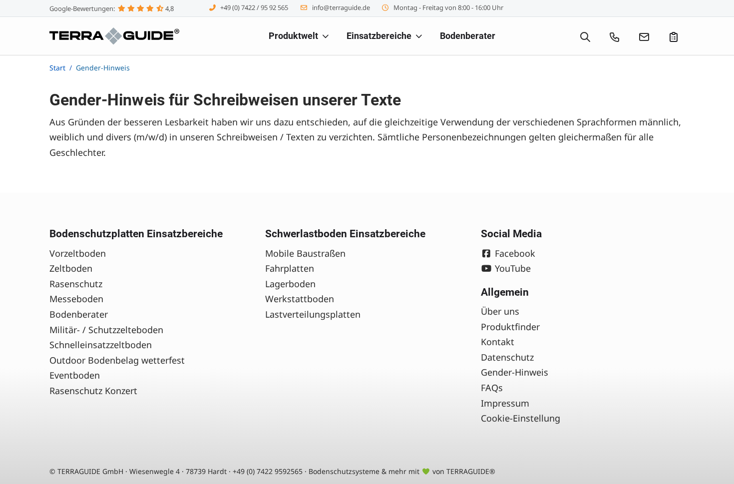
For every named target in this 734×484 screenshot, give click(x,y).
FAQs (492, 388)
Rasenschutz (75, 284)
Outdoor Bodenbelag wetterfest (117, 360)
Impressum (505, 403)
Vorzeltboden (77, 253)
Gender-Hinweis (514, 372)
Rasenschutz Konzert (93, 391)
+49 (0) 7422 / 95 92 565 (254, 7)
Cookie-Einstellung (520, 418)
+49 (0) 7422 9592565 (268, 471)
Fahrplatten (289, 268)
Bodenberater (78, 314)
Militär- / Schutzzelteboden (106, 330)
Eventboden (74, 375)
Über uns (500, 311)
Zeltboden (70, 268)
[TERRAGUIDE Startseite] (114, 35)
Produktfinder (510, 327)
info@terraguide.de (341, 7)
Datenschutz (507, 357)
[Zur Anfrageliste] (674, 36)
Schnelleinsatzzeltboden (100, 345)
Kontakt (497, 342)
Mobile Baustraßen (305, 253)
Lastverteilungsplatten (313, 314)
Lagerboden (290, 284)
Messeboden (76, 299)
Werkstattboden (299, 299)
